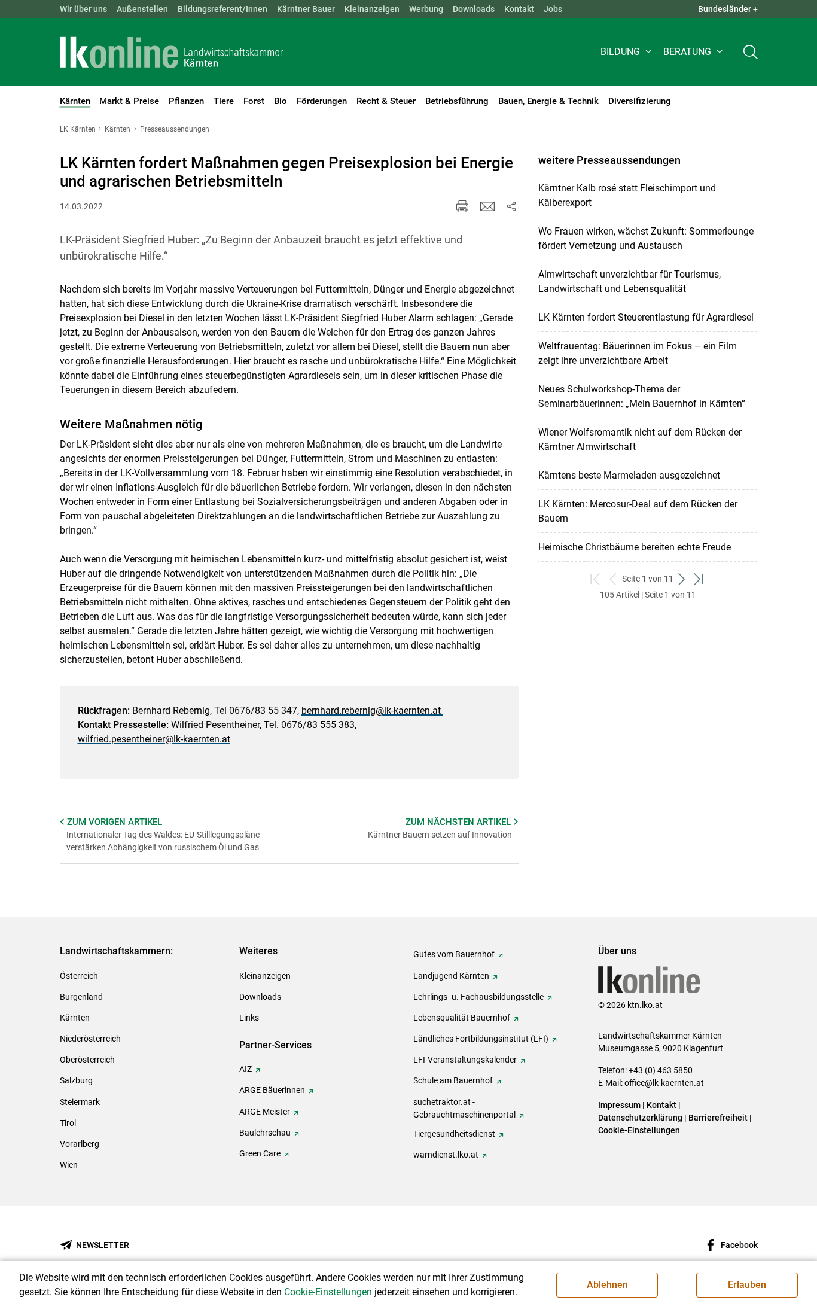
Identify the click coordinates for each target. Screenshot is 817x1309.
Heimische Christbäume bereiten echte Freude (634, 547)
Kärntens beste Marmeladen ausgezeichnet (629, 475)
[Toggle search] (750, 51)
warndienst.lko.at (445, 1154)
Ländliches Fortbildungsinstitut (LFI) (480, 1038)
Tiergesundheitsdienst (454, 1133)
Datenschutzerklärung (640, 1117)
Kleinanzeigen (372, 9)
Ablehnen (607, 1284)
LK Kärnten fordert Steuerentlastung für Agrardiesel (646, 317)
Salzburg (76, 1080)
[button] (627, 52)
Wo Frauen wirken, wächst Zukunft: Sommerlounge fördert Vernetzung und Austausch (646, 238)
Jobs (553, 9)
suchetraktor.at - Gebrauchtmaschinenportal (464, 1108)
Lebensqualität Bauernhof (461, 1017)
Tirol (68, 1123)
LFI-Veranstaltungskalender (465, 1059)
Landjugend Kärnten (451, 976)
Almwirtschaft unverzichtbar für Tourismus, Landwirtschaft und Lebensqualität (629, 281)
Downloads (474, 9)
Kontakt (519, 9)
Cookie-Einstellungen (639, 1130)
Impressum (619, 1105)
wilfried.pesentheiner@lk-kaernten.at (154, 739)
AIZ (245, 1069)
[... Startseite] (171, 52)
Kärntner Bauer (306, 9)
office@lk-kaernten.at (664, 1083)
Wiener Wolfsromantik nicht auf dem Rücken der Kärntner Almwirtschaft (640, 439)
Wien (69, 1165)
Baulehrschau (265, 1132)
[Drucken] (462, 206)
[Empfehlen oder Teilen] (511, 206)
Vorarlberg (79, 1144)
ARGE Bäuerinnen (272, 1090)
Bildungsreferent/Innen (222, 9)
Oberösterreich (87, 1059)
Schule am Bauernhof (453, 1080)
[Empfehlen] (487, 206)
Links (249, 1017)
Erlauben (747, 1284)
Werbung (426, 9)
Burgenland (81, 996)
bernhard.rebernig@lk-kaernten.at (372, 710)
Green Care (260, 1153)
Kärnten (75, 1017)
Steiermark (80, 1102)
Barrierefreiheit (718, 1117)
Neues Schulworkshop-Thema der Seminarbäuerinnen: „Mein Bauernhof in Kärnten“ (641, 396)
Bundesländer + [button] (728, 9)
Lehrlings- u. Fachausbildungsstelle (478, 996)
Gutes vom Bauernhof (454, 954)
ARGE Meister (264, 1111)
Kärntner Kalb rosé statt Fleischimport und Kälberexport (627, 195)
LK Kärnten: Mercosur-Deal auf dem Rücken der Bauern (637, 511)
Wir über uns (83, 9)
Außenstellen (142, 9)
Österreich (79, 976)
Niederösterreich (90, 1038)
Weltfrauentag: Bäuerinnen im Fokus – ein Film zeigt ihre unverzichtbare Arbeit (637, 353)
